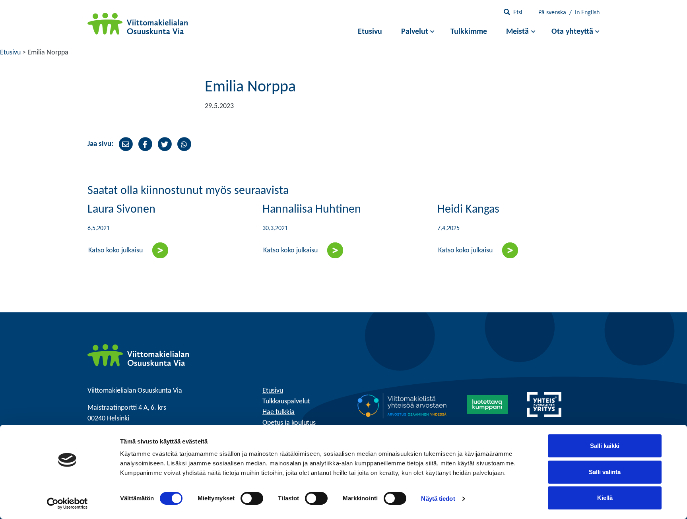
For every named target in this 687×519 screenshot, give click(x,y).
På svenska (552, 13)
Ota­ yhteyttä (572, 32)
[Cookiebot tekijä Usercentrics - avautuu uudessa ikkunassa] (67, 503)
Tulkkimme (468, 32)
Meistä (517, 32)
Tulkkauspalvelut (286, 401)
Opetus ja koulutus (289, 423)
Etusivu (370, 32)
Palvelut (414, 32)
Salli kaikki (604, 445)
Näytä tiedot (438, 498)
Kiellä (605, 497)
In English (587, 13)
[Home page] (138, 355)
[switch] (252, 498)
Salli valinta (605, 472)
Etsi (517, 13)
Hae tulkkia (278, 412)
